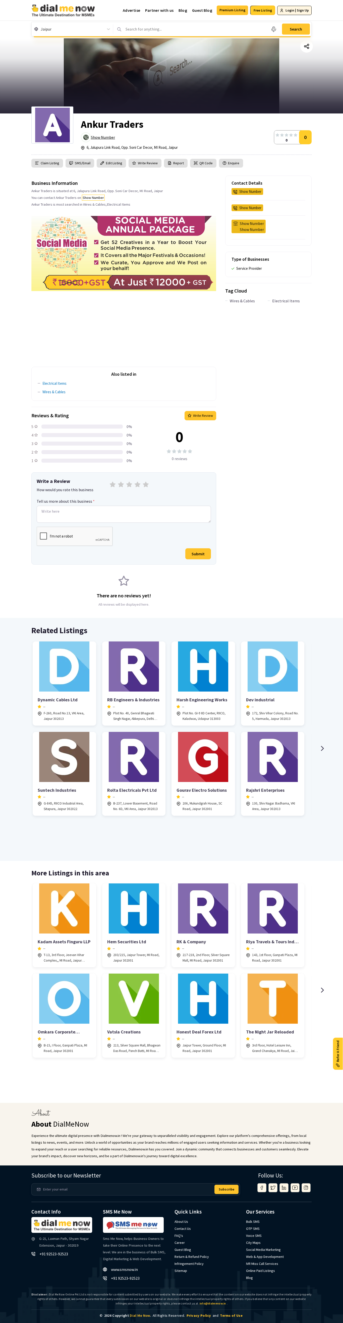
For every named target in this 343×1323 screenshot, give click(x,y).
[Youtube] (295, 1187)
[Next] (322, 748)
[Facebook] (261, 1187)
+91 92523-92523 (53, 1253)
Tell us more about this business (66, 501)
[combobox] (180, 29)
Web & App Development (265, 1256)
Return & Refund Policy (192, 1256)
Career (180, 1242)
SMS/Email (82, 163)
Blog (183, 10)
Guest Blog (202, 10)
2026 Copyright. (127, 1315)
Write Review (148, 163)
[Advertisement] (123, 326)
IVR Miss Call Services (262, 1263)
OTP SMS (253, 1228)
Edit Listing (114, 163)
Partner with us (159, 10)
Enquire (233, 163)
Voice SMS (254, 1235)
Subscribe (226, 1189)
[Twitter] (272, 1187)
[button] (232, 10)
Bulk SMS (253, 1221)
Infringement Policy (189, 1263)
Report (178, 163)
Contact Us (183, 1228)
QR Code (206, 163)
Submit (198, 553)
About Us (181, 1221)
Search (296, 29)
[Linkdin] (284, 1187)
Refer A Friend (337, 1051)
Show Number (103, 137)
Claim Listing (50, 163)
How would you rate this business (65, 489)
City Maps (253, 1242)
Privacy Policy (199, 1315)
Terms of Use (231, 1315)
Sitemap (181, 1270)
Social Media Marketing (263, 1249)
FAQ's (179, 1235)
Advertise (131, 10)
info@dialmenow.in (213, 1303)
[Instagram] (306, 1187)
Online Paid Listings (260, 1270)
